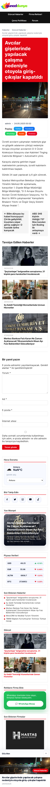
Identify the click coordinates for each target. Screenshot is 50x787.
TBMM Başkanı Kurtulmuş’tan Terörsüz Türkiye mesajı (26, 620)
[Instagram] (22, 499)
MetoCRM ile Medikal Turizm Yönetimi (22, 616)
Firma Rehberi (35, 14)
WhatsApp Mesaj (25, 704)
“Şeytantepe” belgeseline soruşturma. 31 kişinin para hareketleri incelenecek (23, 598)
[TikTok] (38, 499)
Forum (35, 20)
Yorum (6, 373)
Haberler (6, 30)
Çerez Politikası (19, 20)
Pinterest (31, 134)
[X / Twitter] (15, 499)
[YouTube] (30, 499)
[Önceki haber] (35, 518)
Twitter (18, 129)
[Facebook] (7, 499)
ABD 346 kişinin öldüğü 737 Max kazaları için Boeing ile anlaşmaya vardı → (39, 223)
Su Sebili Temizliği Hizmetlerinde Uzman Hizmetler (23, 604)
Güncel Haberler (15, 14)
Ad (4, 399)
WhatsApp (11, 134)
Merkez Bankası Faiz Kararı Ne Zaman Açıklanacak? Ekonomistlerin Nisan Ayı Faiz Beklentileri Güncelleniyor (24, 610)
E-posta (7, 410)
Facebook (29, 129)
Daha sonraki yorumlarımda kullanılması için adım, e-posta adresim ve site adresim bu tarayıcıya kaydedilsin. (24, 438)
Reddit (21, 134)
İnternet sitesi (9, 421)
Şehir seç (11, 475)
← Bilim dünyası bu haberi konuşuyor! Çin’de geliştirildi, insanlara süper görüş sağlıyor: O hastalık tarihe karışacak (14, 222)
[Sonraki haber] (41, 518)
